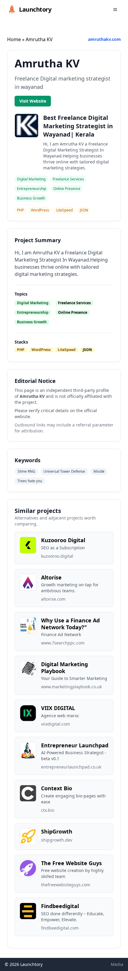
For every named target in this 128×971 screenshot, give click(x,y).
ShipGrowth (56, 831)
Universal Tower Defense (64, 471)
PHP (20, 349)
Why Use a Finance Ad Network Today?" (70, 624)
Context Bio (56, 788)
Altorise (51, 577)
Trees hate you (30, 480)
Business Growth (32, 321)
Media (117, 964)
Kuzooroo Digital (63, 540)
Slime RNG (26, 471)
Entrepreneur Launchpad (74, 745)
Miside (98, 471)
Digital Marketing (33, 302)
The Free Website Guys (71, 863)
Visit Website (32, 101)
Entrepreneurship (33, 312)
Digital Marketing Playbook (64, 668)
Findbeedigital (60, 906)
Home (14, 39)
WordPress (41, 349)
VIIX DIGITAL (58, 708)
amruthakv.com (104, 39)
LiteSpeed (67, 349)
